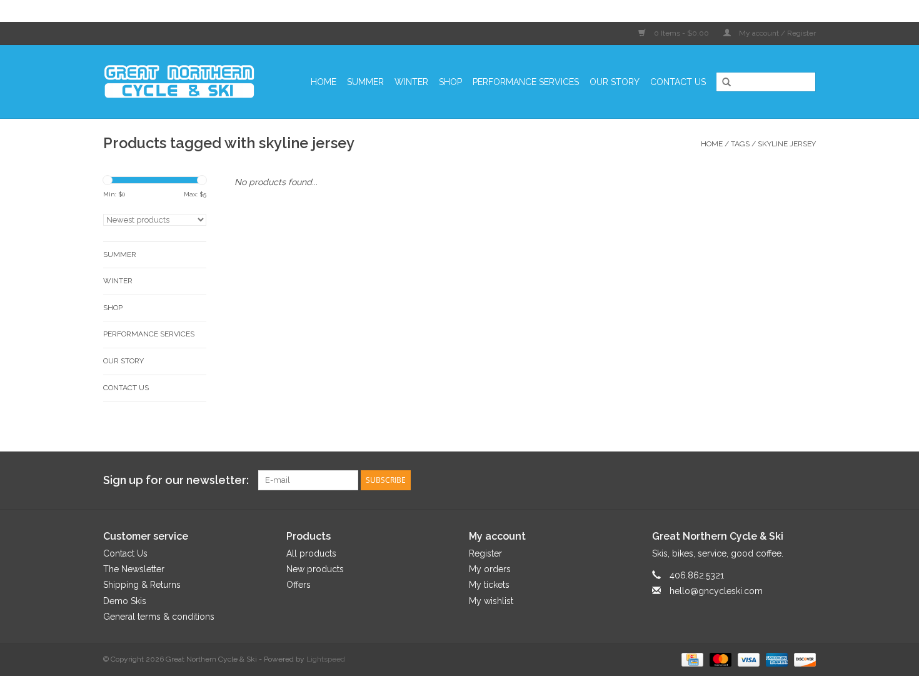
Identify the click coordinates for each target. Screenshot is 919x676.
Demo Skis (124, 601)
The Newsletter (133, 569)
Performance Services (526, 82)
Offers (298, 585)
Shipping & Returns (142, 585)
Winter (411, 82)
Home (323, 82)
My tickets (489, 585)
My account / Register (776, 33)
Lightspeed (325, 659)
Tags (740, 143)
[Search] (722, 82)
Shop (450, 82)
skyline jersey (787, 143)
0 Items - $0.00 (681, 33)
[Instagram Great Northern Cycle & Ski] (806, 480)
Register (485, 553)
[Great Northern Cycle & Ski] (185, 81)
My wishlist (491, 601)
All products (311, 553)
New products (315, 569)
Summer (365, 82)
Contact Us (678, 82)
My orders (490, 569)
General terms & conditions (158, 617)
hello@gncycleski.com (716, 591)
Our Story (615, 82)
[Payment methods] (691, 659)
